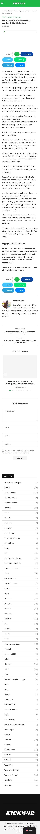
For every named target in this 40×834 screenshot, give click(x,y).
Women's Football (21, 775)
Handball (21, 649)
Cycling (21, 588)
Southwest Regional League (21, 724)
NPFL (21, 684)
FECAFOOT (21, 619)
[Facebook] (19, 10)
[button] (5, 374)
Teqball (21, 735)
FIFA (21, 624)
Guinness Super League (21, 644)
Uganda (21, 745)
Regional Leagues (21, 709)
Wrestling (21, 785)
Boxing (21, 548)
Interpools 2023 (21, 654)
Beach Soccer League (21, 538)
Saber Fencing (21, 719)
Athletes (21, 508)
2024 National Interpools (21, 482)
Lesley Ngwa (18, 301)
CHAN (21, 573)
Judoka (21, 659)
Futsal (21, 639)
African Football (21, 493)
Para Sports (21, 699)
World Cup (21, 780)
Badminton (21, 523)
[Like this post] (17, 54)
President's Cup (21, 704)
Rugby (21, 714)
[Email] (31, 10)
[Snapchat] (33, 10)
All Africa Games (21, 498)
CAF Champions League (21, 558)
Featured (21, 614)
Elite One (21, 598)
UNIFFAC (21, 755)
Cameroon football (21, 568)
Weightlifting (21, 765)
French (21, 634)
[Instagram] (24, 10)
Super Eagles (21, 730)
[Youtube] (29, 10)
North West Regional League (21, 679)
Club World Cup (21, 578)
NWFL (21, 689)
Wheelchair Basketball (21, 770)
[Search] (38, 3)
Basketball (21, 528)
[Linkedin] (26, 10)
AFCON (21, 488)
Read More (21, 832)
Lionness (21, 664)
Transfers (21, 740)
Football (21, 629)
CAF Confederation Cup (21, 563)
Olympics (21, 694)
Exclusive (21, 609)
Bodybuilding (21, 543)
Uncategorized (21, 750)
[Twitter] (22, 10)
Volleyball (21, 760)
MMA (21, 674)
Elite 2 (21, 593)
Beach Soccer (21, 533)
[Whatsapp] (36, 10)
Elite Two (21, 603)
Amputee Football (21, 503)
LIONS (21, 669)
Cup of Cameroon (21, 583)
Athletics (21, 513)
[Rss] (38, 10)
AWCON (21, 518)
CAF (21, 553)
